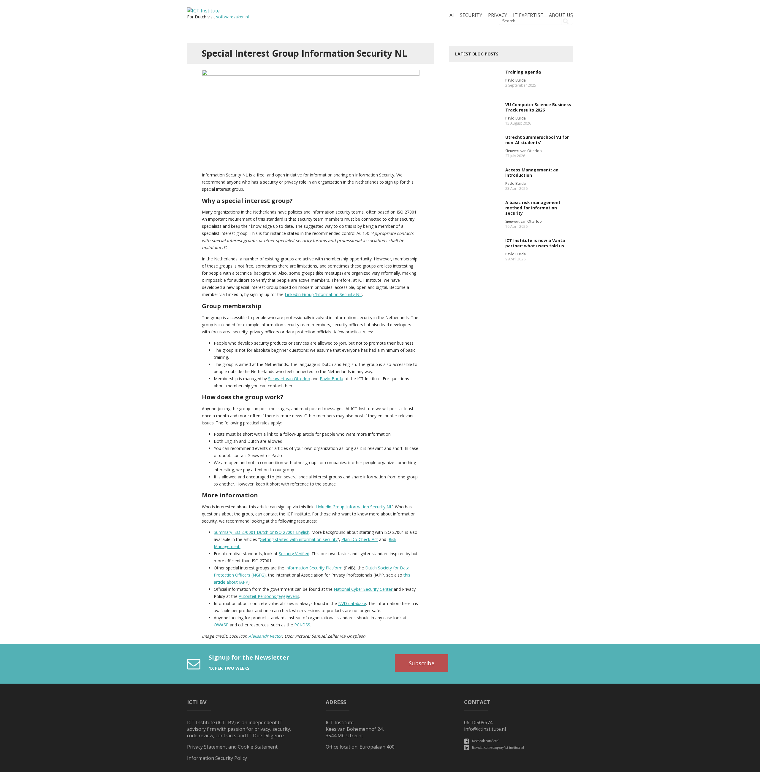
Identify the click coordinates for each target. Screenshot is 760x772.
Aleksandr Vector (265, 636)
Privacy (497, 15)
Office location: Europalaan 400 (360, 747)
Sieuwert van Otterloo (289, 378)
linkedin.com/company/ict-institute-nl (498, 747)
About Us (561, 15)
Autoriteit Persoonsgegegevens (269, 596)
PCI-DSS (302, 625)
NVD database (352, 603)
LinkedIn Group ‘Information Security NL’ (323, 294)
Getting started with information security (299, 539)
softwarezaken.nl (232, 17)
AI (451, 15)
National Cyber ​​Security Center (364, 589)
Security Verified (294, 553)
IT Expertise (528, 15)
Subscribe (421, 663)
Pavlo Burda (331, 378)
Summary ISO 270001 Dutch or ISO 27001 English (261, 532)
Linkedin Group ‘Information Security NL (354, 507)
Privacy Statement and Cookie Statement (232, 747)
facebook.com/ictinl (485, 741)
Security (471, 15)
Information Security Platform (314, 568)
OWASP (221, 625)
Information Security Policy (217, 758)
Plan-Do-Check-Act (359, 539)
